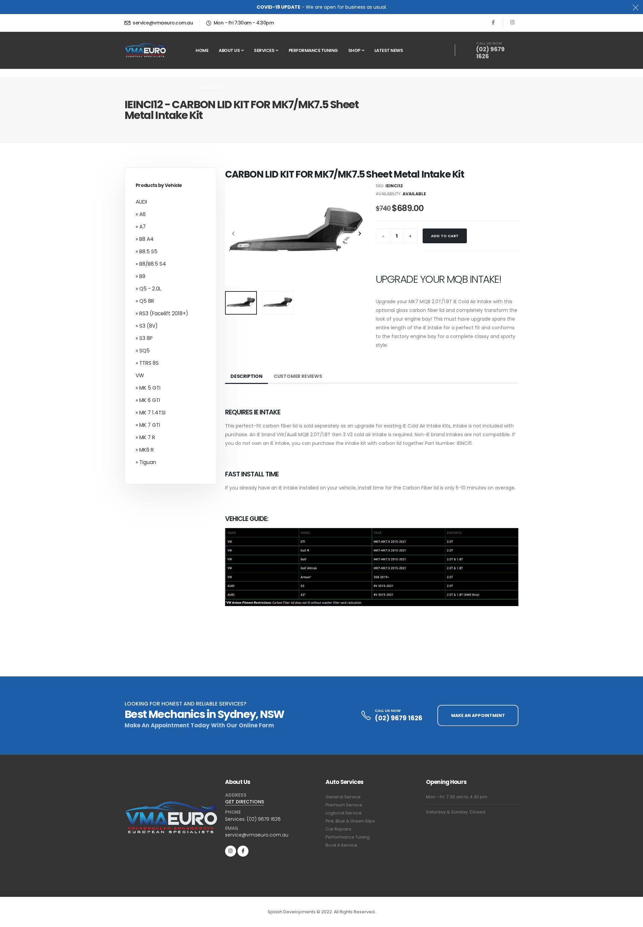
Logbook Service (344, 813)
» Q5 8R (145, 301)
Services (264, 50)
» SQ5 (143, 350)
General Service (343, 797)
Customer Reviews (298, 376)
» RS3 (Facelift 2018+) (162, 313)
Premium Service (344, 805)
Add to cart (444, 236)
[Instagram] (230, 851)
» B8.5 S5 (146, 251)
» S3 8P (144, 338)
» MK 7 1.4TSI (150, 412)
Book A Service (341, 845)
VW (140, 375)
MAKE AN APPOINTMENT (478, 715)
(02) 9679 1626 (490, 53)
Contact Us (210, 87)
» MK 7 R (145, 437)
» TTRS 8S (147, 363)
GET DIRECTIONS (244, 801)
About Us (229, 50)
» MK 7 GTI (148, 424)
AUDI (141, 201)
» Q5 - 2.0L (148, 288)
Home (202, 50)
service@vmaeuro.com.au (163, 22)
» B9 (140, 276)
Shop (354, 50)
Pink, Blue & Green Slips (350, 821)
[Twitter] (512, 22)
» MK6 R (145, 449)
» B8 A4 (145, 239)
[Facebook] (493, 22)
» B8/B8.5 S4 (151, 263)
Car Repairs (338, 829)
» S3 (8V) (147, 325)
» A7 (141, 226)
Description (246, 376)
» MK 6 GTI (148, 400)
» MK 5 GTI (148, 387)
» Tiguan (146, 462)
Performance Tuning (313, 50)
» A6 (141, 214)
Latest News (388, 50)
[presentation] (233, 234)
